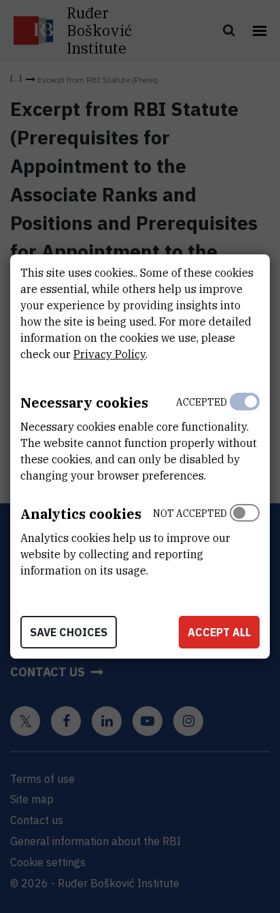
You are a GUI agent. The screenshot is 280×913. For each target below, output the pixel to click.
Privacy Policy (109, 354)
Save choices (68, 632)
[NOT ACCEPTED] (245, 538)
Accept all (219, 632)
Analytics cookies (80, 514)
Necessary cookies (84, 402)
